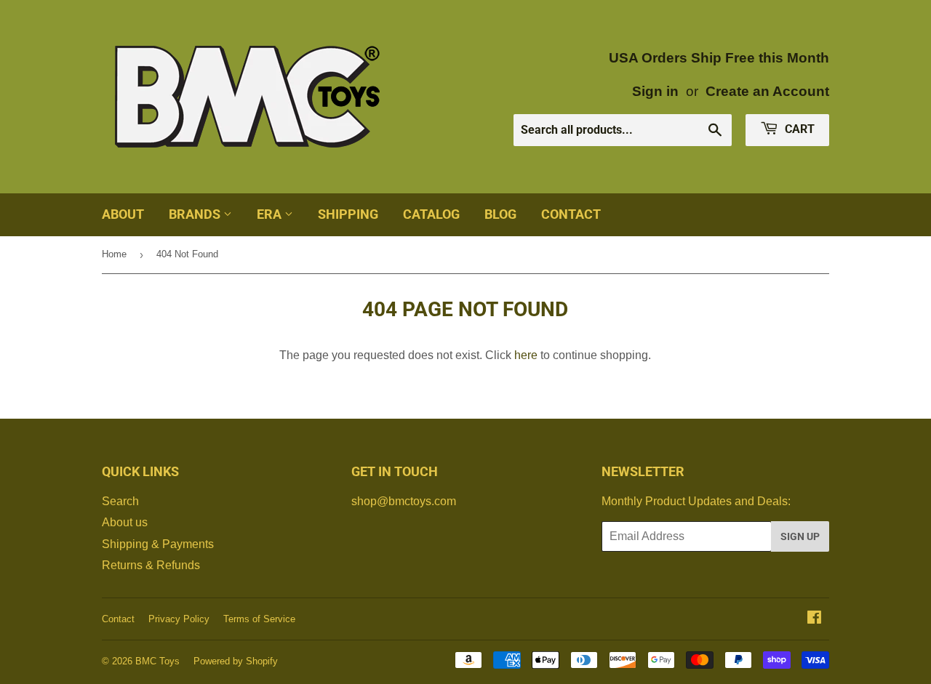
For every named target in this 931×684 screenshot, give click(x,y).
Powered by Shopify (235, 661)
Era (270, 214)
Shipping (348, 214)
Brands (196, 214)
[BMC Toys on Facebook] (814, 619)
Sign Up (800, 536)
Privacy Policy (178, 618)
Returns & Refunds (151, 565)
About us (125, 522)
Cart (798, 129)
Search (120, 501)
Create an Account (767, 91)
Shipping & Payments (158, 544)
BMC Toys (157, 661)
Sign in (655, 91)
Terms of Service (259, 618)
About (123, 214)
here (526, 355)
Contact (571, 214)
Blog (500, 214)
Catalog (431, 214)
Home (114, 254)
